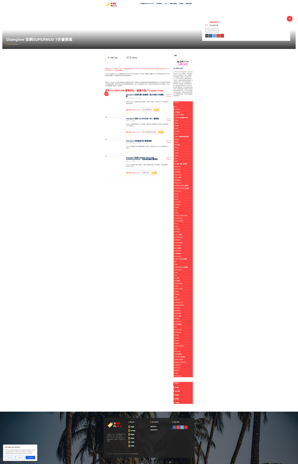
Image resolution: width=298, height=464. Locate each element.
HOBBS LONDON (179, 359)
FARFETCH (177, 299)
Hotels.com (177, 367)
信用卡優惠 (177, 391)
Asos (176, 158)
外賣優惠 (181, 3)
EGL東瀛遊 (177, 280)
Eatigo (176, 272)
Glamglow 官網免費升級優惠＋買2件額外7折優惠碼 (145, 95)
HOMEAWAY (178, 365)
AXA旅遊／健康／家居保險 (181, 163)
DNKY (176, 264)
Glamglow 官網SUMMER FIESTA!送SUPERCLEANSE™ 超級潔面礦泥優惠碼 (142, 158)
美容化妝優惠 (128, 98)
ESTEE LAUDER (179, 288)
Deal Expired (212, 30)
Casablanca (177, 204)
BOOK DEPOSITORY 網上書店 (182, 188)
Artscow (177, 153)
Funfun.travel (178, 321)
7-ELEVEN (177, 109)
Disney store (178, 256)
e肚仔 (176, 297)
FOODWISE (177, 310)
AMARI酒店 (177, 144)
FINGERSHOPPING (179, 305)
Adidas (176, 120)
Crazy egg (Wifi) (178, 242)
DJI (175, 261)
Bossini (176, 193)
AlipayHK (177, 139)
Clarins (176, 226)
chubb (176, 223)
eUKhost (177, 291)
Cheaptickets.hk (178, 218)
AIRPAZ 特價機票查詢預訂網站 (182, 136)
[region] (20, 453)
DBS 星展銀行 (178, 248)
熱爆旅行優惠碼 (173, 3)
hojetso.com (114, 82)
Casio (176, 210)
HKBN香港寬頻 (178, 354)
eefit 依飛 (177, 278)
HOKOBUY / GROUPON (180, 362)
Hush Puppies (178, 375)
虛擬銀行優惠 (189, 3)
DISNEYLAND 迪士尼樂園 (181, 259)
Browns (176, 199)
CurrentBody (178, 245)
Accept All (30, 457)
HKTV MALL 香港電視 (180, 356)
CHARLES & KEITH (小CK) (181, 215)
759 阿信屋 (177, 112)
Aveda (176, 161)
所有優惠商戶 (159, 3)
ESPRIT (177, 286)
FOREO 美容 (178, 313)
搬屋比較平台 (154, 426)
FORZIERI (177, 318)
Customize (10, 457)
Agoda (176, 123)
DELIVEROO (178, 250)
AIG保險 (177, 125)
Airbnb (176, 134)
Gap (176, 327)
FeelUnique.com (179, 302)
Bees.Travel (177, 169)
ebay (176, 275)
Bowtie (176, 196)
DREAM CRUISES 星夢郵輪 (181, 267)
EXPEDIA (177, 294)
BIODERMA (177, 180)
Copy (155, 109)
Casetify (177, 207)
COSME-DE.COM (179, 237)
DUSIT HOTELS (178, 269)
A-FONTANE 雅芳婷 (179, 114)
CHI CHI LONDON (179, 221)
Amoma (177, 150)
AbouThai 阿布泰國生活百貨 (181, 117)
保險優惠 (177, 387)
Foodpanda (177, 308)
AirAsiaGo (177, 131)
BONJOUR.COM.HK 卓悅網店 (181, 185)
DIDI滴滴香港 (178, 253)
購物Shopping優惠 (136, 98)
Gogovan (177, 340)
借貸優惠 (177, 395)
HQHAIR (177, 370)
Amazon (177, 147)
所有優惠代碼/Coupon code (147, 3)
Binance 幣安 (178, 177)
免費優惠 (177, 398)
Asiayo (176, 155)
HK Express (177, 351)
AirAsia (176, 128)
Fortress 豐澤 (178, 316)
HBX (176, 348)
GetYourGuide (178, 329)
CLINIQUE (177, 229)
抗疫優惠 (132, 445)
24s (175, 106)
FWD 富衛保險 (178, 324)
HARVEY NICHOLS (179, 346)
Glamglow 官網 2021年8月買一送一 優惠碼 (142, 119)
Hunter (176, 373)
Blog (166, 3)
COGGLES (177, 231)
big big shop (178, 174)
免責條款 (110, 85)
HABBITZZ (177, 343)
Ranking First (136, 453)
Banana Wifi (178, 166)
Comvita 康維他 (178, 234)
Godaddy (177, 337)
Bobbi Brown (178, 182)
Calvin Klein (178, 201)
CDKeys (177, 212)
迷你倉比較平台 (154, 429)
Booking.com (178, 191)
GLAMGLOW (178, 332)
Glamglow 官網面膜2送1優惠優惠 (139, 141)
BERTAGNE (177, 172)
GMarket (177, 335)
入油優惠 (177, 402)
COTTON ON (178, 240)
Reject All (20, 457)
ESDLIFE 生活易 (179, 283)
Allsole (176, 142)
